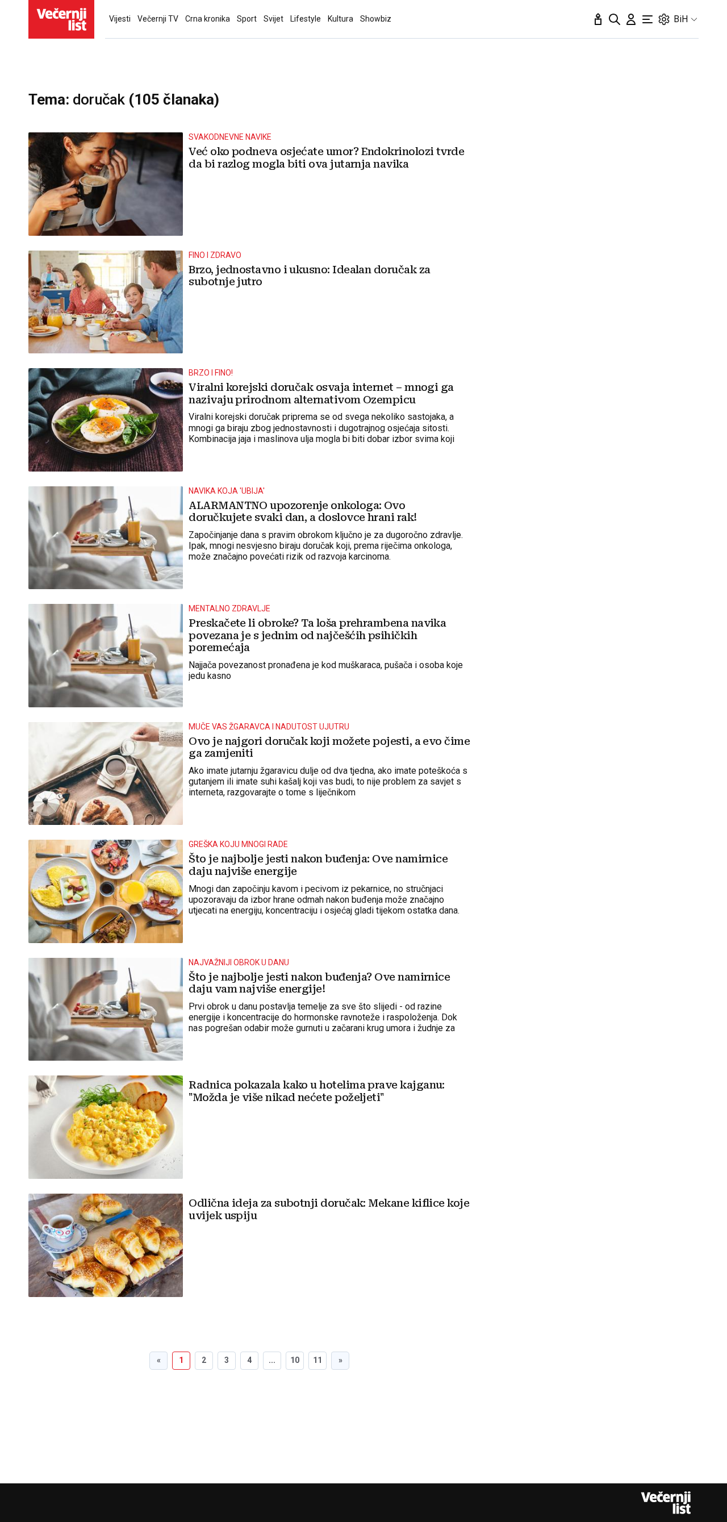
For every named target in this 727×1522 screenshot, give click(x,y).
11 (317, 1360)
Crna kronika (207, 18)
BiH (681, 19)
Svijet (273, 18)
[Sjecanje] (598, 19)
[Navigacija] (647, 19)
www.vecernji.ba (61, 19)
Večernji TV (157, 18)
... (272, 1360)
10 (294, 1360)
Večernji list (666, 1502)
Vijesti (120, 18)
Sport (247, 18)
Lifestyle (305, 18)
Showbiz (375, 18)
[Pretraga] (614, 19)
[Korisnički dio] (631, 19)
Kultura (340, 18)
